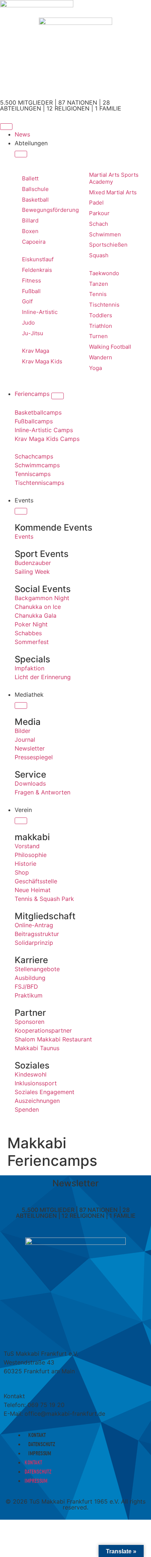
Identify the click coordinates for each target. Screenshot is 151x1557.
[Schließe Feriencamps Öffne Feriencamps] (57, 396)
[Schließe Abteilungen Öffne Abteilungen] (21, 154)
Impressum (39, 1453)
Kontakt (37, 1435)
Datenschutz (41, 1444)
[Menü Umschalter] (6, 126)
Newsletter (75, 1183)
